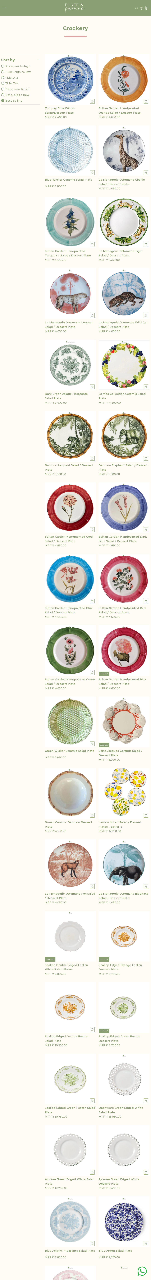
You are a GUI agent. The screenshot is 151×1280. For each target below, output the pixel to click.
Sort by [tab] (8, 60)
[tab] (20, 83)
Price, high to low (18, 72)
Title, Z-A (11, 83)
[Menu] (4, 8)
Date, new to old (17, 89)
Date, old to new (17, 95)
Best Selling (14, 100)
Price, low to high (18, 66)
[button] (68, 56)
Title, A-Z (11, 77)
